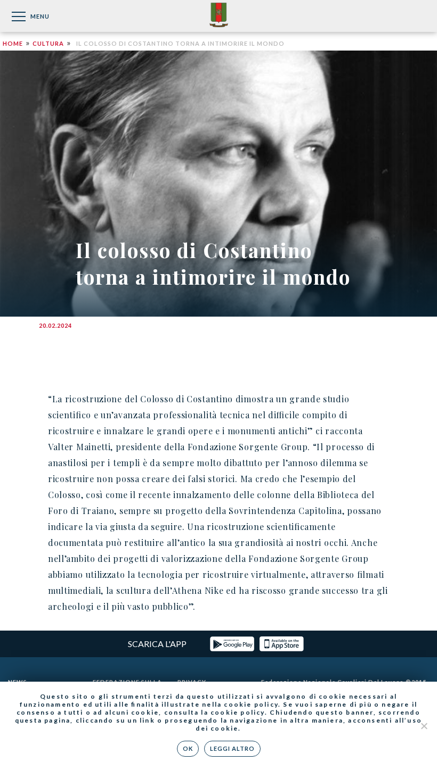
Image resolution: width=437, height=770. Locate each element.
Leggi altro (232, 748)
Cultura (48, 43)
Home (13, 43)
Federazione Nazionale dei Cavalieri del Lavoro (219, 15)
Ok (188, 748)
